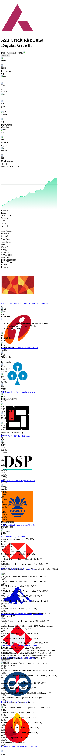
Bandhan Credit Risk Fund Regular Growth (20, 746)
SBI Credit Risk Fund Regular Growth (18, 392)
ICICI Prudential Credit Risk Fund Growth (19, 347)
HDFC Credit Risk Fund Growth (15, 436)
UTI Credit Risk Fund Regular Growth (18, 525)
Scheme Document (28, 646)
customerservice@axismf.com (14, 537)
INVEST (5, 56)
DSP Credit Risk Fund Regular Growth (18, 480)
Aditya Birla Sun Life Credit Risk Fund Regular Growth (25, 303)
